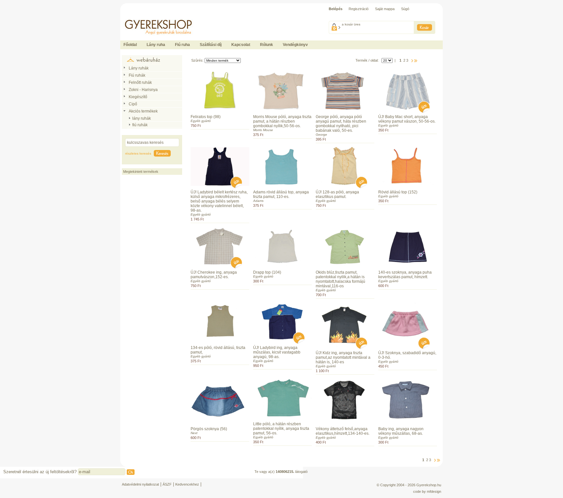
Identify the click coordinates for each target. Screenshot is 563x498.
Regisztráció (358, 9)
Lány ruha (156, 44)
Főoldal (130, 44)
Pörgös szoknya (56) (209, 429)
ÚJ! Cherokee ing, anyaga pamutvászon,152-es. (214, 274)
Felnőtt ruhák (140, 82)
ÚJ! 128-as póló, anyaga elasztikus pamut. (337, 194)
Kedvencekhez (187, 484)
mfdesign (434, 491)
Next (194, 433)
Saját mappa (385, 9)
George (321, 134)
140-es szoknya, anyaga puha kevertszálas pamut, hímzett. (405, 274)
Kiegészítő (138, 97)
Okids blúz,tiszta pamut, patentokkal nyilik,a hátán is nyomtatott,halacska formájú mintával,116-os (340, 279)
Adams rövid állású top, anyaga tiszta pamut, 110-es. (281, 194)
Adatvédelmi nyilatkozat (140, 484)
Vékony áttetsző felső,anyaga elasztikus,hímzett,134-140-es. (342, 431)
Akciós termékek (143, 111)
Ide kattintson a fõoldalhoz (140, 16)
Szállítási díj (211, 44)
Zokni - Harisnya (143, 89)
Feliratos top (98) (206, 116)
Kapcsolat (240, 44)
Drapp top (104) (267, 272)
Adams (258, 201)
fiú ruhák (140, 125)
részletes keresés (138, 153)
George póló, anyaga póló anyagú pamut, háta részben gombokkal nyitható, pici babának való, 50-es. (341, 123)
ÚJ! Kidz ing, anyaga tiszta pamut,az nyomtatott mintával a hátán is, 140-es (343, 357)
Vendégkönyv (295, 44)
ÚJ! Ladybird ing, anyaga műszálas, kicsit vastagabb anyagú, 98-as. (276, 352)
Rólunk (266, 44)
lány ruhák (141, 118)
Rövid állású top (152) (397, 192)
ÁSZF (167, 484)
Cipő (133, 104)
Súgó (405, 9)
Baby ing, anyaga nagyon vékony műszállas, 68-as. (401, 431)
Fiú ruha (182, 44)
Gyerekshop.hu (428, 485)
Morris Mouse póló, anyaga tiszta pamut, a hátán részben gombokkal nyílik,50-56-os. (282, 121)
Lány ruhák (139, 68)
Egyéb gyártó (201, 121)
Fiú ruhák (137, 75)
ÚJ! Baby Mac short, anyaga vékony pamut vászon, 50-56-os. (407, 119)
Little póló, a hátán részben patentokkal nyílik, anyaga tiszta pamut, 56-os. (281, 428)
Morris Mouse (263, 130)
